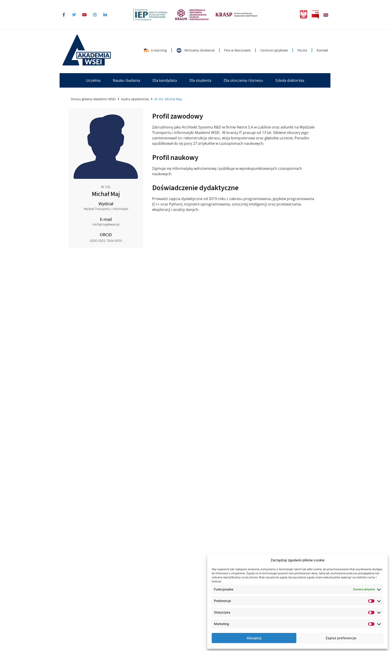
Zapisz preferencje (340, 638)
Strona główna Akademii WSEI (93, 99)
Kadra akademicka (135, 99)
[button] (93, 80)
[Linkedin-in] (105, 15)
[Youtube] (84, 15)
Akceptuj (254, 638)
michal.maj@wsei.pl (106, 224)
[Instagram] (95, 15)
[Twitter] (74, 15)
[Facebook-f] (64, 15)
